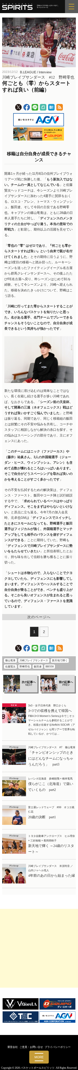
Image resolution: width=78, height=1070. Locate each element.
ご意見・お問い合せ (31, 1047)
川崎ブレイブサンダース (34, 660)
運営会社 (12, 1047)
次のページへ (39, 617)
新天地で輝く (60, 660)
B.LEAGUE (28, 72)
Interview (45, 72)
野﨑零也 (25, 666)
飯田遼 (38, 666)
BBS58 (50, 666)
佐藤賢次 (10, 666)
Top (73, 1064)
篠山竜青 (10, 660)
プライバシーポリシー (58, 1047)
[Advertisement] (39, 948)
